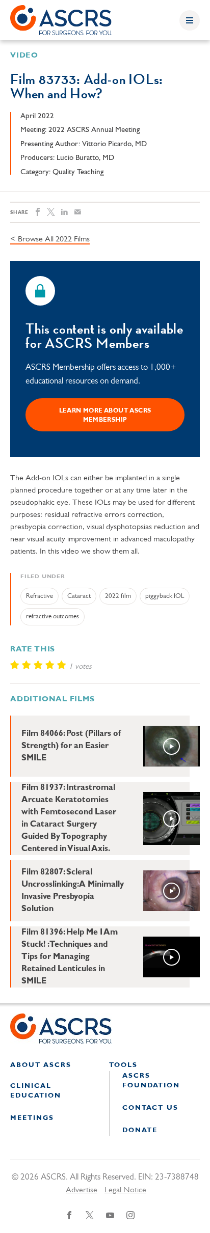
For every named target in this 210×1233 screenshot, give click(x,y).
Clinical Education (35, 1091)
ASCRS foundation (151, 1081)
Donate (140, 1130)
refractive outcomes (52, 616)
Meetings (32, 1118)
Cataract (79, 596)
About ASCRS (40, 1065)
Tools (123, 1065)
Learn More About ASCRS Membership (105, 415)
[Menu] (189, 20)
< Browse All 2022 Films (50, 239)
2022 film (118, 596)
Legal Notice (125, 1190)
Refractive (39, 596)
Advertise (81, 1190)
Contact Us (150, 1108)
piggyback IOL (164, 596)
